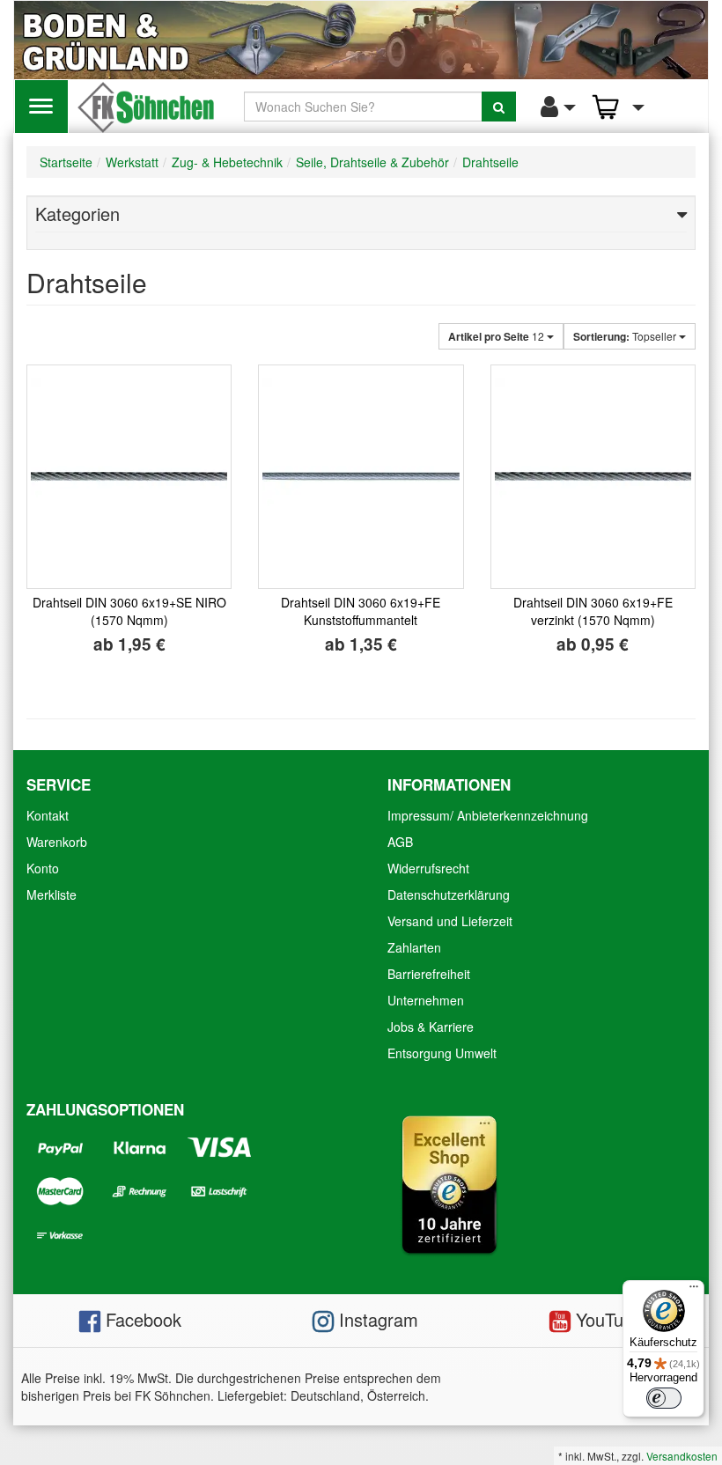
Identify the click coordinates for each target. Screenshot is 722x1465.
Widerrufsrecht (428, 868)
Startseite (66, 162)
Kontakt (47, 815)
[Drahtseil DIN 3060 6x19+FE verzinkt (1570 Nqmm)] (593, 476)
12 (497, 336)
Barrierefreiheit (428, 974)
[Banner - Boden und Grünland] (361, 40)
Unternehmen (425, 1000)
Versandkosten (682, 1455)
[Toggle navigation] (41, 106)
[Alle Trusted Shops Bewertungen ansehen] (449, 1182)
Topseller (626, 336)
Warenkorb (56, 841)
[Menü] (693, 1290)
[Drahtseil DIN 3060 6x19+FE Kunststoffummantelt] (360, 476)
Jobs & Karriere (430, 1026)
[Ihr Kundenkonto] (553, 106)
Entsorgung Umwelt (442, 1053)
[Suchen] (499, 106)
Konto (42, 868)
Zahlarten (414, 947)
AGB (400, 841)
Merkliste (51, 894)
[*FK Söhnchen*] (145, 105)
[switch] (663, 1398)
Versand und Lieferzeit (449, 921)
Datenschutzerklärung (448, 894)
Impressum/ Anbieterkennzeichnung (487, 815)
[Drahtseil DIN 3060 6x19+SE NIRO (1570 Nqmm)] (129, 476)
